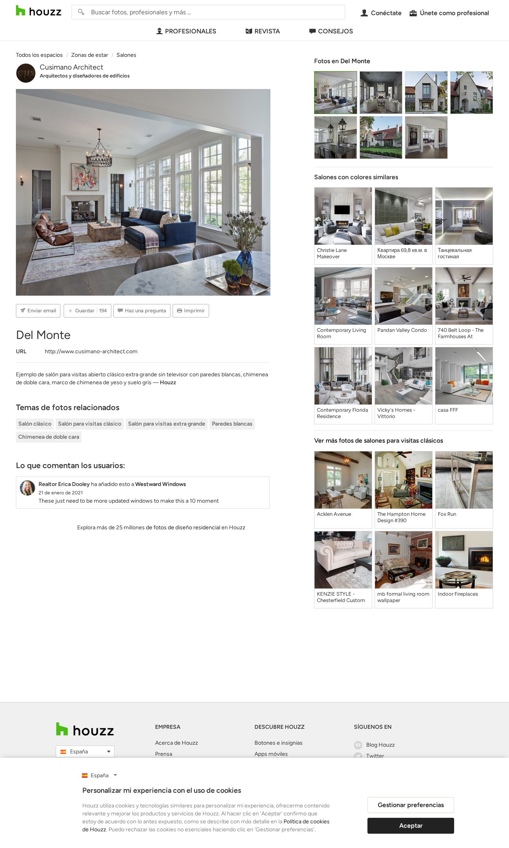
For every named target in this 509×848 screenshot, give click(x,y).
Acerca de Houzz (176, 743)
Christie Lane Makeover (332, 253)
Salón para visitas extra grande (166, 423)
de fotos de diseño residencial (183, 527)
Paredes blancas (232, 423)
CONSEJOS (335, 31)
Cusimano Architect (71, 67)
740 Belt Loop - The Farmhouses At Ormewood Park (461, 333)
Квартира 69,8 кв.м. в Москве (402, 253)
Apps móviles (271, 754)
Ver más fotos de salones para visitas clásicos (378, 440)
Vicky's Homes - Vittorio (396, 413)
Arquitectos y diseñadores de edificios (85, 76)
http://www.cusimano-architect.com (91, 351)
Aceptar (411, 825)
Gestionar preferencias (411, 805)
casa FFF (448, 410)
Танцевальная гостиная (455, 253)
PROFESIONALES (190, 31)
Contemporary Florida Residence (342, 413)
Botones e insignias (278, 743)
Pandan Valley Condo (402, 330)
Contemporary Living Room (341, 333)
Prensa (163, 754)
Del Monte (355, 61)
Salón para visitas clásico (89, 423)
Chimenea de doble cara (48, 437)
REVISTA (267, 31)
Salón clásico (34, 423)
